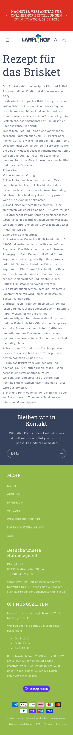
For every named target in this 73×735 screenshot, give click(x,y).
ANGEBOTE (14, 494)
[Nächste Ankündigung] (66, 15)
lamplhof (20, 718)
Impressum (62, 724)
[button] (7, 40)
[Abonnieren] (62, 453)
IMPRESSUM (15, 502)
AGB (10, 535)
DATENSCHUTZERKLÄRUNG (25, 527)
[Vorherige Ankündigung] (7, 15)
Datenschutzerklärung (20, 724)
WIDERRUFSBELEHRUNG (23, 519)
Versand (48, 724)
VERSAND (13, 510)
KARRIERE (13, 485)
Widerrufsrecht (58, 718)
